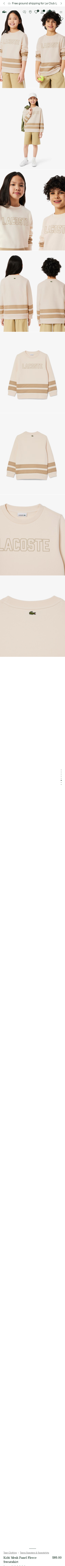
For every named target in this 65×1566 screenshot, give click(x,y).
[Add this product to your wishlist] (61, 19)
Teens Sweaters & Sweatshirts (34, 1553)
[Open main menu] (61, 12)
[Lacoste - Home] (4, 12)
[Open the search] (54, 12)
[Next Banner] (61, 3)
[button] (24, 12)
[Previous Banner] (4, 3)
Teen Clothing (10, 1553)
